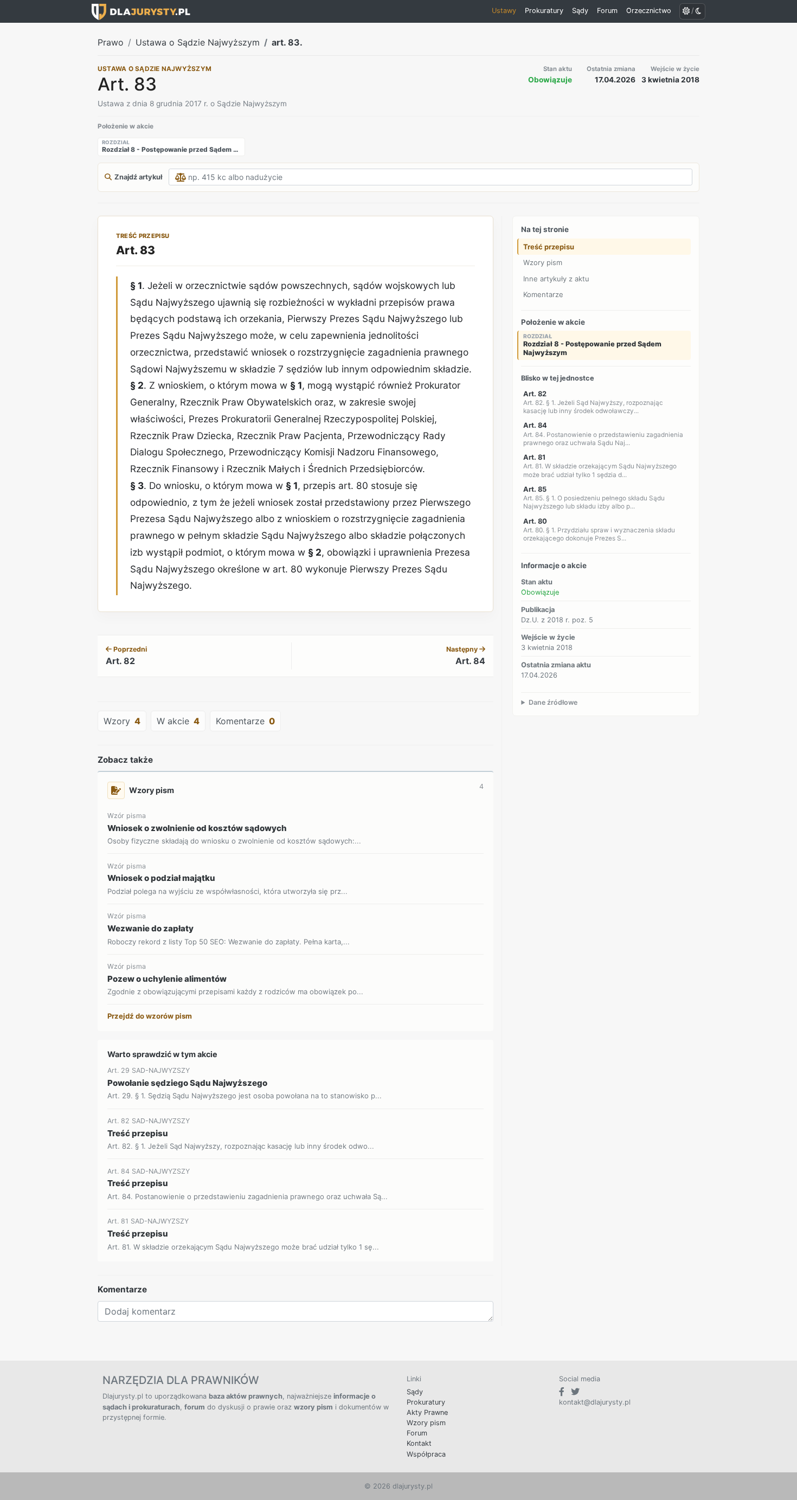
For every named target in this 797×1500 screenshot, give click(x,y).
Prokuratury (426, 1402)
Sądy (415, 1392)
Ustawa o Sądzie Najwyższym (198, 42)
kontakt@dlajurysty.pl (595, 1402)
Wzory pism (542, 262)
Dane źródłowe (553, 702)
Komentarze (543, 294)
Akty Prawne (427, 1412)
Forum (417, 1433)
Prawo (111, 42)
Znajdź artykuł (138, 177)
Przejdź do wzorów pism (149, 1016)
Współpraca (426, 1454)
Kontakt (419, 1443)
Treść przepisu (548, 246)
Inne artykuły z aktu (556, 278)
